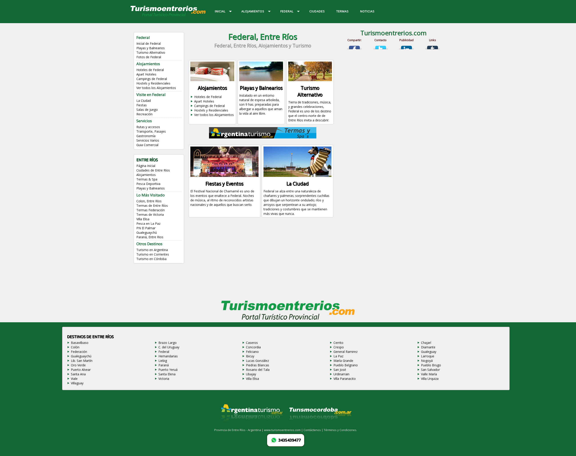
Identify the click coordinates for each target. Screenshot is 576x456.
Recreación (144, 114)
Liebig (162, 360)
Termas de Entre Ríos (152, 205)
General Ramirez (345, 351)
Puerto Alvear (81, 369)
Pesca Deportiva (148, 184)
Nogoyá (427, 360)
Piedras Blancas (257, 365)
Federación (79, 351)
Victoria (163, 378)
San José (339, 369)
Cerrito (338, 342)
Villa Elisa (142, 219)
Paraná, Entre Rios (149, 237)
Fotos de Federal (148, 57)
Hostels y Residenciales (153, 83)
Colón (75, 347)
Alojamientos (146, 175)
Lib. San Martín (81, 360)
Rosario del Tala (258, 369)
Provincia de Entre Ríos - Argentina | (239, 430)
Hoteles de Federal (150, 70)
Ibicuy (250, 356)
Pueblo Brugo (431, 365)
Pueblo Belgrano (345, 365)
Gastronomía (145, 136)
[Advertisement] (262, 260)
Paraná (163, 365)
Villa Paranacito (344, 378)
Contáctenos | (314, 430)
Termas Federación (150, 210)
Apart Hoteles (146, 74)
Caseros (252, 342)
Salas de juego (147, 109)
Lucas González (257, 360)
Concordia (253, 347)
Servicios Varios (147, 140)
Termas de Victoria (150, 214)
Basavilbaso (79, 342)
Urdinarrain (341, 374)
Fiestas (141, 105)
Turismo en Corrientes (152, 254)
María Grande (343, 360)
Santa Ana (78, 374)
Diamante (428, 347)
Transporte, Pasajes (151, 131)
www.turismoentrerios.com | (284, 430)
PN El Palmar (145, 228)
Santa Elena (167, 374)
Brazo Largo (167, 342)
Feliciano (252, 351)
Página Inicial (145, 166)
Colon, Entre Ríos (149, 201)
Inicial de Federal (148, 43)
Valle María (429, 374)
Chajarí (426, 342)
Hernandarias (168, 356)
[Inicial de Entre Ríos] (168, 15)
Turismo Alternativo (150, 52)
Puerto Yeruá (168, 369)
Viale (74, 378)
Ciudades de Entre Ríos (153, 170)
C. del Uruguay (168, 347)
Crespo (338, 347)
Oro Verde (78, 365)
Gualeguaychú (146, 232)
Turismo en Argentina (152, 250)
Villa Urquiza (430, 378)
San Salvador (430, 369)
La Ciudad (143, 100)
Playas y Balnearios (150, 48)
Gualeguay (428, 351)
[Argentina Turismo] (251, 425)
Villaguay (77, 383)
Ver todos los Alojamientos (156, 88)
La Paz (338, 356)
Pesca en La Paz (148, 223)
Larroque (427, 356)
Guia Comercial (147, 145)
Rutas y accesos (148, 127)
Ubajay (251, 374)
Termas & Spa (146, 179)
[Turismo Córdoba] (320, 425)
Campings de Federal (151, 79)
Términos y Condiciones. (340, 430)
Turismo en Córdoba (151, 259)
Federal (163, 351)
